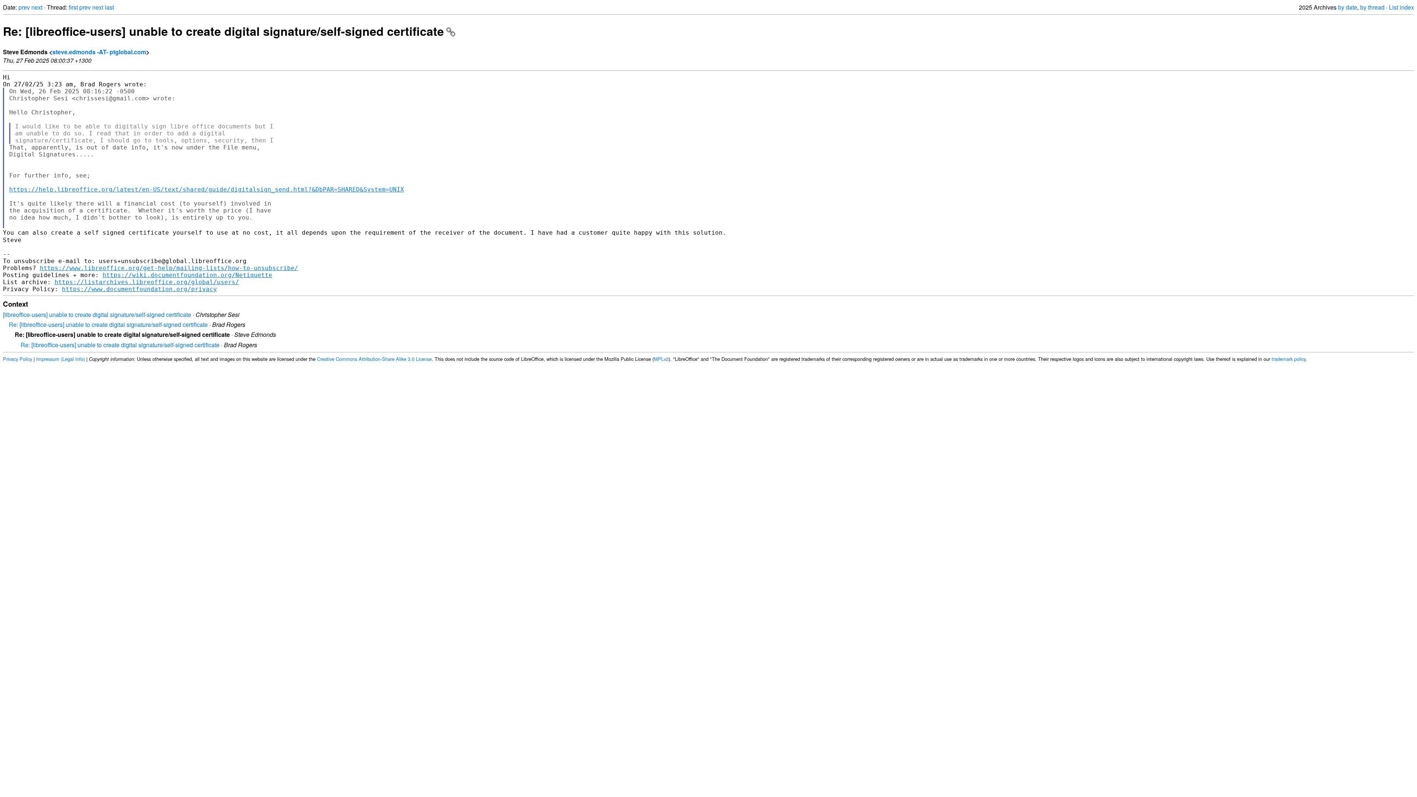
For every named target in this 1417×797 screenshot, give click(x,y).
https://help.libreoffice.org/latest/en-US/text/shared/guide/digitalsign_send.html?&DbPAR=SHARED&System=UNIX (206, 189)
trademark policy (1289, 358)
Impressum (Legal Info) (60, 358)
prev (24, 7)
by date (1347, 7)
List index (1401, 7)
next (36, 7)
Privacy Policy (17, 358)
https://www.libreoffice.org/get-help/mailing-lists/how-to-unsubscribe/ (169, 268)
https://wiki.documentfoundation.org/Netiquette (187, 275)
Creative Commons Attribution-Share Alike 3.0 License (374, 358)
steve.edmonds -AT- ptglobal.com (99, 52)
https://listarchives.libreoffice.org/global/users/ (147, 282)
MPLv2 (661, 358)
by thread (1372, 7)
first (73, 7)
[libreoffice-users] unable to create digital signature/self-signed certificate (97, 314)
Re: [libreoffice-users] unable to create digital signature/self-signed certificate (223, 31)
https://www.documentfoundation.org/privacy (139, 289)
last (109, 7)
